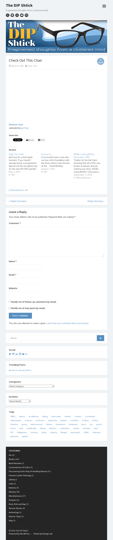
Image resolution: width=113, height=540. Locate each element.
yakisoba (14, 436)
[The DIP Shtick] (56, 36)
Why (11, 520)
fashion (63, 420)
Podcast (12, 500)
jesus (83, 424)
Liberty (12, 479)
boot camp (56, 416)
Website (13, 288)
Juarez (99, 424)
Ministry (12, 492)
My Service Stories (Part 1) (20, 370)
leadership (31, 428)
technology (14, 512)
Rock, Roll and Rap (17, 504)
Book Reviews (15, 463)
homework (60, 424)
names (76, 428)
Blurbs (12, 459)
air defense (34, 416)
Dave (29, 66)
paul (96, 428)
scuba (43, 432)
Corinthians (90, 416)
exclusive (40, 420)
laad (21, 428)
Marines (52, 428)
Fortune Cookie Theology (20, 475)
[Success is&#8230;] (57, 163)
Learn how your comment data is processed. (67, 323)
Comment (15, 223)
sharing (53, 432)
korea (13, 428)
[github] (26, 15)
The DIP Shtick (19, 5)
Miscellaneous (17, 190)
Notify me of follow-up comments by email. (33, 302)
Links (11, 483)
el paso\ (28, 420)
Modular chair (16, 124)
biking (45, 416)
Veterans (97, 432)
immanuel (73, 424)
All (26, 190)
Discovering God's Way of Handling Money (28, 471)
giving (24, 424)
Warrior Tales (15, 516)
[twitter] (7, 15)
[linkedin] (12, 15)
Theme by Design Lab (42, 534)
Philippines (22, 432)
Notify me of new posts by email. (28, 308)
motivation (64, 428)
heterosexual (37, 424)
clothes (67, 416)
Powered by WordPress (19, 534)
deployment (15, 420)
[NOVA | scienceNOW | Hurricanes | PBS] (90, 166)
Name (13, 261)
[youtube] (22, 15)
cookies (78, 416)
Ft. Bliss (85, 420)
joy (91, 424)
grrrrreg (24, 128)
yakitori (25, 436)
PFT (11, 432)
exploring (52, 420)
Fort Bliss (75, 420)
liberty (43, 428)
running (34, 432)
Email (12, 275)
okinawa (86, 428)
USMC (86, 432)
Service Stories (15, 508)
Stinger (63, 432)
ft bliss (95, 420)
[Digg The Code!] (25, 164)
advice (22, 416)
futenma (14, 424)
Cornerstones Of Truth (19, 467)
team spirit (75, 432)
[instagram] (17, 15)
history (49, 424)
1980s (12, 416)
